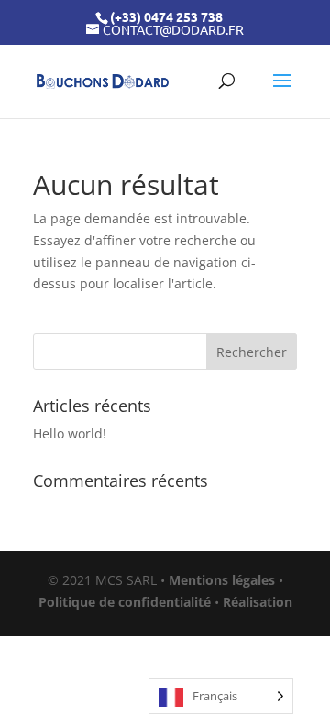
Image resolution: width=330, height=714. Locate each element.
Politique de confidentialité (124, 602)
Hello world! (69, 433)
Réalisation (257, 602)
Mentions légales (222, 580)
